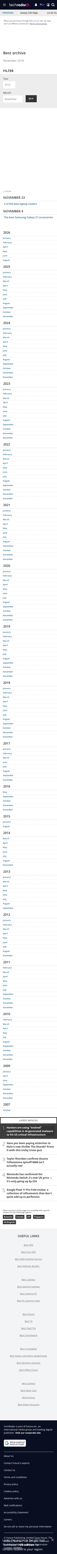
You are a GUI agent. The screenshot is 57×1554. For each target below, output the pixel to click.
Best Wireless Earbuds (28, 1362)
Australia (8, 1216)
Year (6, 78)
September (8, 307)
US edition (26, 1545)
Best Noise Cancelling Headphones (28, 1355)
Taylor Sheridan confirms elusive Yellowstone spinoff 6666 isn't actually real (27, 1162)
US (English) (9, 1222)
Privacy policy (11, 1484)
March (6, 281)
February (7, 242)
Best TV (28, 1321)
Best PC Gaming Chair (28, 1300)
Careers (8, 1519)
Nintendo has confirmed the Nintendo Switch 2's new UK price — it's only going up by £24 (29, 1177)
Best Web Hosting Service (28, 1259)
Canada (19, 1216)
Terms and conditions (15, 1477)
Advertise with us (13, 1498)
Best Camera (28, 1383)
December (8, 377)
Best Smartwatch (29, 1335)
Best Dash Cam (29, 1390)
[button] (53, 4)
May (5, 251)
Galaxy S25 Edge (29, 12)
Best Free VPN (28, 1252)
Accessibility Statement (16, 1512)
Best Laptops (28, 1279)
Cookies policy (11, 1491)
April (5, 246)
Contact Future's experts (17, 1463)
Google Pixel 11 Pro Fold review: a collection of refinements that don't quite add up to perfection (29, 1193)
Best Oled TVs (28, 1328)
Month (7, 93)
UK (28, 1216)
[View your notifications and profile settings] (36, 5)
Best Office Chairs (28, 1369)
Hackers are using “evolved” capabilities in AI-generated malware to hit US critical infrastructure (30, 1131)
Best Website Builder (28, 1266)
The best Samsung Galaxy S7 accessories (28, 217)
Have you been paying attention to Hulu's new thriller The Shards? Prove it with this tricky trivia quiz (30, 1146)
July (4, 298)
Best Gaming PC (28, 1293)
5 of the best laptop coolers (20, 204)
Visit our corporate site (28, 1432)
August (6, 260)
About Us (8, 1456)
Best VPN (28, 1244)
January (7, 238)
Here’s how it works (38, 23)
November (8, 316)
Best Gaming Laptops (28, 1286)
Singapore (39, 1216)
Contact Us (9, 1470)
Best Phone (29, 1314)
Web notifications (13, 1505)
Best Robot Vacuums (28, 1404)
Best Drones (28, 1397)
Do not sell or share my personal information (27, 1526)
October (7, 312)
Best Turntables (28, 1348)
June (5, 255)
